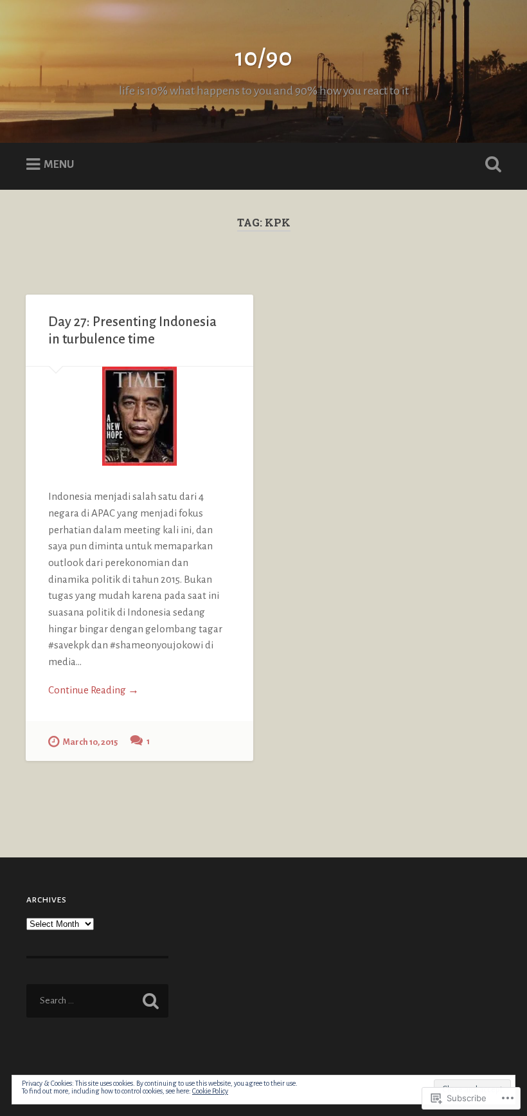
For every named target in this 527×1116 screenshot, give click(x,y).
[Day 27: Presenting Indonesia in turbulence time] (139, 416)
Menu (59, 164)
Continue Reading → (93, 689)
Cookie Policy (210, 1091)
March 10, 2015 (90, 742)
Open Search (490, 165)
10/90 (263, 58)
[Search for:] (97, 1001)
